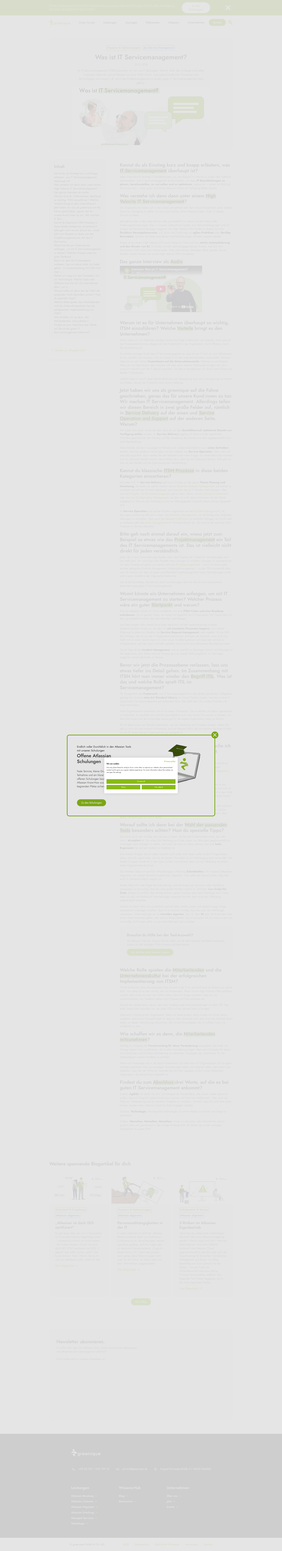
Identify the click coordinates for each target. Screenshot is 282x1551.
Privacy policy (170, 761)
